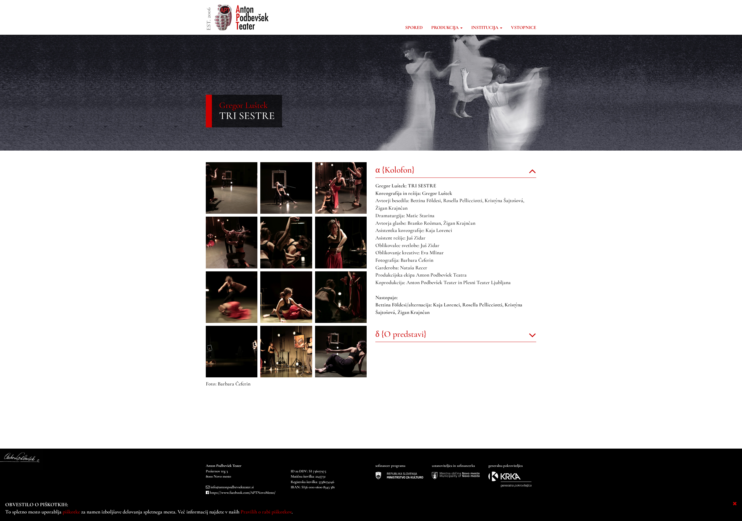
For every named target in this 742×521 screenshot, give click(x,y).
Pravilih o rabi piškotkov (266, 512)
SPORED (414, 27)
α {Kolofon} (394, 170)
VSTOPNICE (523, 27)
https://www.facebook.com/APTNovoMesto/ (243, 492)
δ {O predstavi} (400, 334)
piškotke (71, 512)
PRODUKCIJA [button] (445, 27)
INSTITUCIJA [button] (485, 27)
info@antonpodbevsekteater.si (232, 487)
